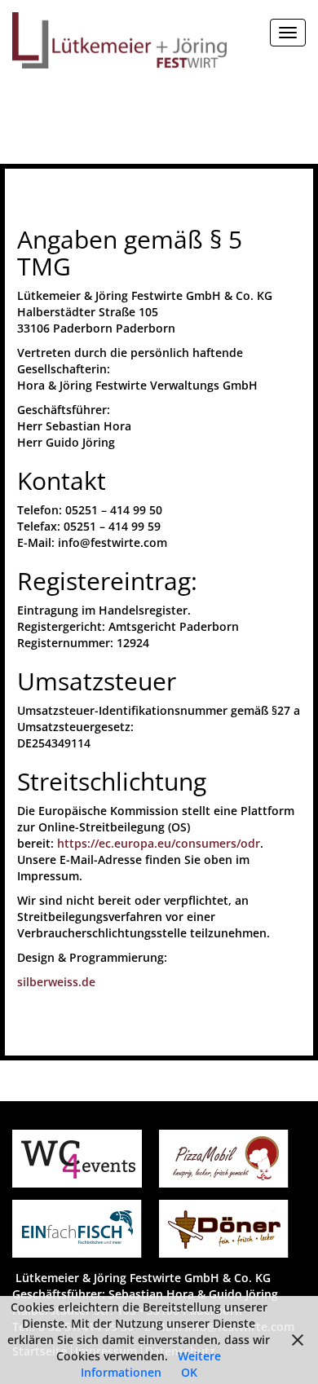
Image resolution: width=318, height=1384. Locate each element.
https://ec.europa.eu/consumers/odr (158, 843)
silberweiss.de (56, 982)
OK (189, 1372)
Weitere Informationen (151, 1364)
